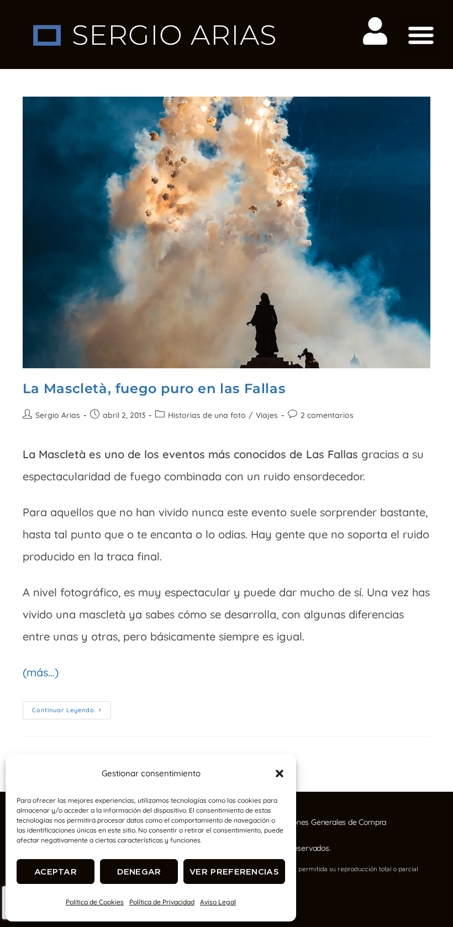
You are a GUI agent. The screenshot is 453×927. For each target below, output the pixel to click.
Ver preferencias (234, 871)
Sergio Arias (57, 415)
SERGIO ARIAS (174, 35)
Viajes (267, 415)
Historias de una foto (207, 415)
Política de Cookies (95, 902)
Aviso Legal (218, 902)
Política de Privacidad (161, 902)
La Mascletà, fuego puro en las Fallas (154, 388)
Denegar (139, 871)
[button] (279, 773)
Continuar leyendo (71, 707)
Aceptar (55, 871)
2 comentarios (327, 415)
